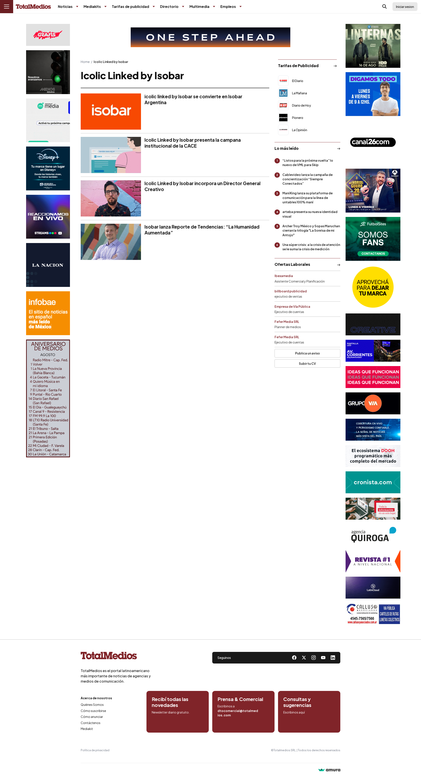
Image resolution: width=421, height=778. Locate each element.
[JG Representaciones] (373, 287)
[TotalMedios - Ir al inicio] (33, 6)
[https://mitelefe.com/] (48, 217)
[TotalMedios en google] (313, 657)
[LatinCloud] (373, 588)
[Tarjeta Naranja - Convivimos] (373, 561)
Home (85, 62)
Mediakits (92, 6)
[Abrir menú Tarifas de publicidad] (154, 6)
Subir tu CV (307, 363)
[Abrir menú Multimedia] (214, 6)
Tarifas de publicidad (130, 6)
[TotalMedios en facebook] (294, 657)
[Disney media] (48, 168)
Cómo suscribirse (93, 711)
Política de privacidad (95, 750)
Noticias (65, 6)
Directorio (169, 6)
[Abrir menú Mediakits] (105, 6)
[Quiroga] (373, 535)
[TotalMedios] (116, 656)
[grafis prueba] (48, 35)
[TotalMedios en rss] (333, 657)
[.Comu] (373, 94)
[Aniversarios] (48, 398)
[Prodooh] (373, 456)
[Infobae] (48, 313)
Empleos (228, 6)
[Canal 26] (373, 142)
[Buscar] (384, 6)
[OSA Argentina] (210, 37)
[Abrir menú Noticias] (77, 6)
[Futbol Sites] (373, 239)
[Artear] (373, 430)
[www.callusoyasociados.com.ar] (373, 614)
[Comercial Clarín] (373, 509)
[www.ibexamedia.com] (373, 351)
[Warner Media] (373, 46)
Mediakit (87, 729)
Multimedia (199, 6)
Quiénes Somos (92, 704)
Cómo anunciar (92, 717)
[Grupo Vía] (373, 403)
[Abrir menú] (6, 6)
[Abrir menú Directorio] (183, 6)
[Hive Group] (373, 324)
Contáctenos (90, 723)
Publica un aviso (307, 353)
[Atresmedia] (373, 191)
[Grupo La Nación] (48, 265)
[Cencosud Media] (48, 120)
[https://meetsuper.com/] (373, 377)
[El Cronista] (373, 482)
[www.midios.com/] (48, 72)
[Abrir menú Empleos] (240, 6)
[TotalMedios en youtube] (323, 657)
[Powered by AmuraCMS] (329, 770)
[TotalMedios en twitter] (304, 657)
